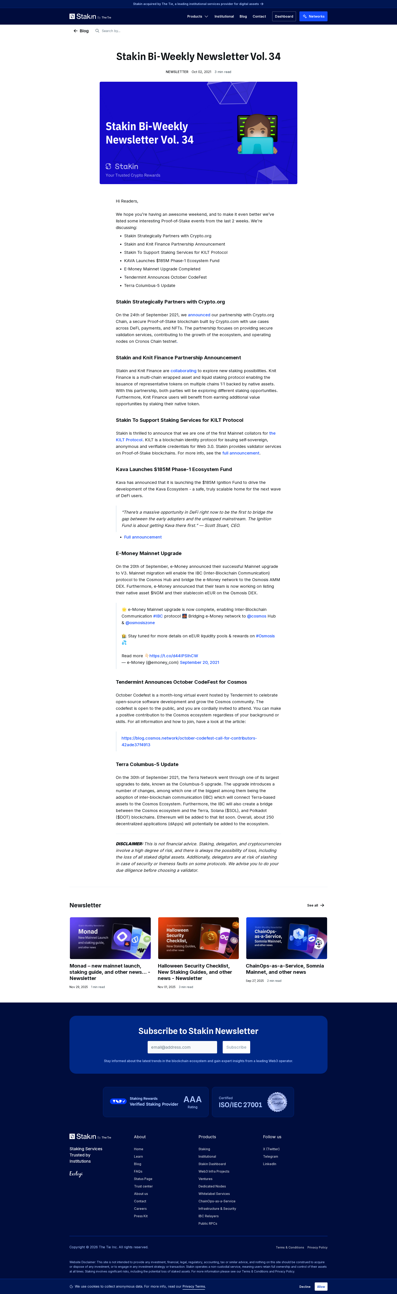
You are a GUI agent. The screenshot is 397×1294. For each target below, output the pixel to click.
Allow (321, 1286)
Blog (243, 16)
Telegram (270, 1156)
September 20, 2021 (199, 662)
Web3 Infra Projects (213, 1171)
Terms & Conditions (290, 1247)
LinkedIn (269, 1164)
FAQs (138, 1171)
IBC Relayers (208, 1216)
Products (194, 16)
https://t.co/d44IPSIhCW (173, 655)
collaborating (183, 370)
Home (138, 1149)
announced (199, 314)
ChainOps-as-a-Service (217, 1201)
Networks (317, 16)
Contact (259, 16)
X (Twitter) (271, 1149)
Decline (305, 1286)
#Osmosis (265, 635)
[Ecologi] (76, 1174)
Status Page (143, 1179)
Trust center (143, 1186)
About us (141, 1194)
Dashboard (284, 16)
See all (312, 905)
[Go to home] (90, 16)
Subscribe (236, 1047)
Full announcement (143, 537)
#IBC (158, 616)
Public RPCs (207, 1223)
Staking (204, 1149)
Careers (140, 1208)
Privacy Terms (194, 1286)
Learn (138, 1156)
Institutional (224, 16)
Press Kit (141, 1216)
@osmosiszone (140, 622)
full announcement (240, 453)
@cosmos (256, 616)
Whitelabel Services (214, 1194)
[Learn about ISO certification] (253, 1102)
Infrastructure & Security (217, 1208)
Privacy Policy (317, 1247)
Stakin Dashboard (212, 1164)
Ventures (205, 1179)
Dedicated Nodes (212, 1186)
